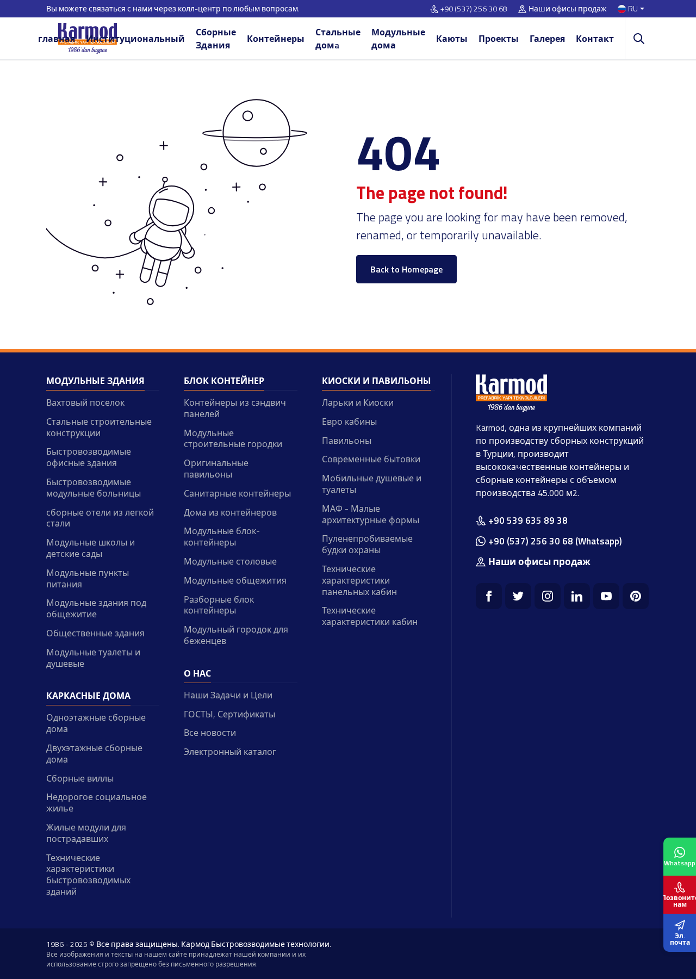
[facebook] (489, 596)
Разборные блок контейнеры (219, 605)
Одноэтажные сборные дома (96, 723)
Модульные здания (95, 380)
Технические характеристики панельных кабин (359, 580)
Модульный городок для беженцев (236, 635)
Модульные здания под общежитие (96, 608)
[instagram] (548, 596)
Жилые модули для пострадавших (86, 833)
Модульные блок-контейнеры (222, 536)
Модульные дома (398, 39)
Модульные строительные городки (233, 438)
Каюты (452, 38)
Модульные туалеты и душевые (93, 658)
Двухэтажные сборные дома (94, 753)
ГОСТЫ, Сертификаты (229, 714)
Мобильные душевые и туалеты (371, 484)
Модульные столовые (230, 561)
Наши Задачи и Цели (228, 695)
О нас (197, 673)
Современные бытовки (371, 459)
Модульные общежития (235, 580)
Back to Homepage (406, 269)
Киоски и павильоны (376, 380)
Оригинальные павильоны (216, 468)
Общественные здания (95, 633)
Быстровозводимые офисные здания (88, 457)
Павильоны (346, 440)
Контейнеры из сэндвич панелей (235, 408)
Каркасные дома (88, 695)
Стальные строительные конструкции (99, 427)
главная (56, 38)
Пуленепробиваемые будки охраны (367, 544)
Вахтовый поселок (85, 402)
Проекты (498, 38)
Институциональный (135, 38)
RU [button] (633, 9)
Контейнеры (275, 38)
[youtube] (606, 596)
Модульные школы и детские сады (90, 548)
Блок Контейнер (224, 380)
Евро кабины (349, 421)
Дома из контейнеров (230, 512)
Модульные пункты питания (87, 578)
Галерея (547, 38)
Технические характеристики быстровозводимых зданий (88, 874)
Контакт (595, 38)
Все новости (210, 732)
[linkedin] (577, 596)
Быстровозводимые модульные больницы (93, 487)
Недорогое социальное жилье (96, 802)
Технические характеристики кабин (370, 616)
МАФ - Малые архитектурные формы (370, 514)
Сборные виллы (80, 778)
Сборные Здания (216, 39)
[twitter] (518, 596)
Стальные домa (338, 39)
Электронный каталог (230, 751)
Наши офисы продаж (568, 9)
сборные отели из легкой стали (100, 518)
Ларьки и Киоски (358, 402)
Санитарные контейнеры (237, 493)
